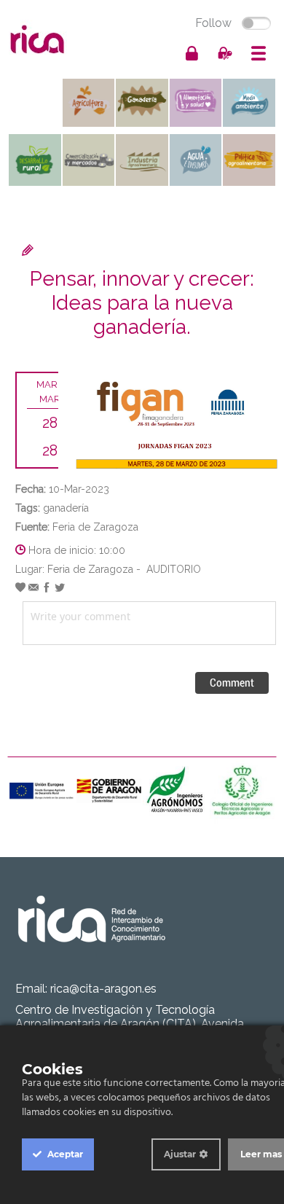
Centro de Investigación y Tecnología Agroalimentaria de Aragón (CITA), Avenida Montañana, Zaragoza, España (129, 1023)
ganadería (66, 508)
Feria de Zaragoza (95, 527)
